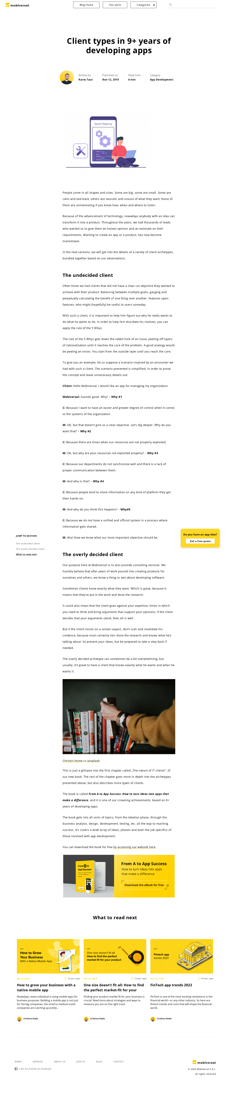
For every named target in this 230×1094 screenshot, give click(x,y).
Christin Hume (73, 761)
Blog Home (86, 5)
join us (81, 1061)
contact (118, 1061)
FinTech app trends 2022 (171, 985)
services (38, 1061)
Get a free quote (200, 541)
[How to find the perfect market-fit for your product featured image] (116, 956)
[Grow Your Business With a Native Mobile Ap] (49, 956)
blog (99, 1061)
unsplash (93, 761)
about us (59, 1061)
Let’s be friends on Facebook (35, 1068)
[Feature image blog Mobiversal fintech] (182, 956)
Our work (115, 5)
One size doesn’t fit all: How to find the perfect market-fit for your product (114, 990)
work (18, 1061)
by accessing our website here (134, 847)
